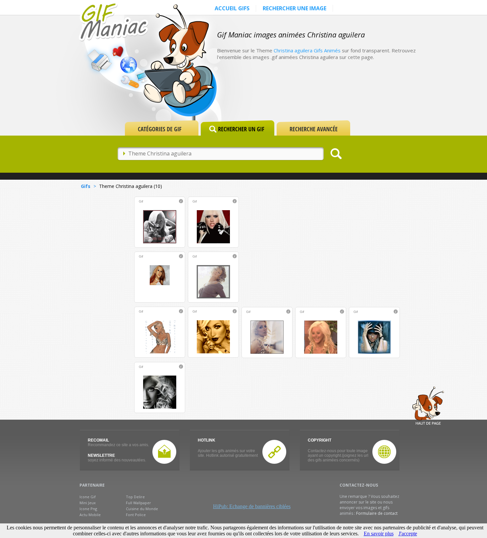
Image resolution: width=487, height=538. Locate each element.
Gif (141, 201)
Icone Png (88, 508)
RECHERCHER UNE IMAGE (294, 8)
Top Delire (135, 496)
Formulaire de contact (377, 513)
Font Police (136, 514)
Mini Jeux (88, 502)
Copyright (319, 440)
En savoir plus (379, 533)
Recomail (98, 440)
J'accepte (408, 533)
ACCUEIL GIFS (232, 8)
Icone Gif (88, 496)
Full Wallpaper (138, 502)
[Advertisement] (340, 97)
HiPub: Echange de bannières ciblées (252, 506)
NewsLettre (101, 455)
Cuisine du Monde (142, 508)
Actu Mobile (90, 514)
